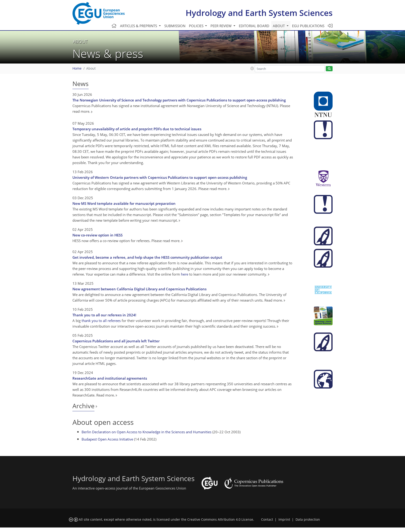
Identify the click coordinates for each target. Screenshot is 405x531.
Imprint (284, 519)
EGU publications (308, 25)
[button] (252, 68)
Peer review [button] (221, 25)
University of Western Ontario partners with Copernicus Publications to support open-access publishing (159, 177)
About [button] (279, 25)
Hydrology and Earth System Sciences (259, 12)
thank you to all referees (101, 320)
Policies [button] (196, 25)
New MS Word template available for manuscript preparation (124, 203)
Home (77, 68)
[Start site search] (329, 68)
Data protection (308, 519)
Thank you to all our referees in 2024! (104, 315)
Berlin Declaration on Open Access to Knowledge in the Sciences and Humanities (146, 432)
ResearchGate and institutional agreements (109, 378)
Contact (267, 519)
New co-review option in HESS (97, 235)
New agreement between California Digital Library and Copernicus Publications (139, 289)
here (184, 274)
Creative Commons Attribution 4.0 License (220, 519)
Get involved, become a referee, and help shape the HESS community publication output (147, 257)
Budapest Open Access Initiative (107, 439)
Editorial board (254, 25)
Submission (174, 25)
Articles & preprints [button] (139, 25)
